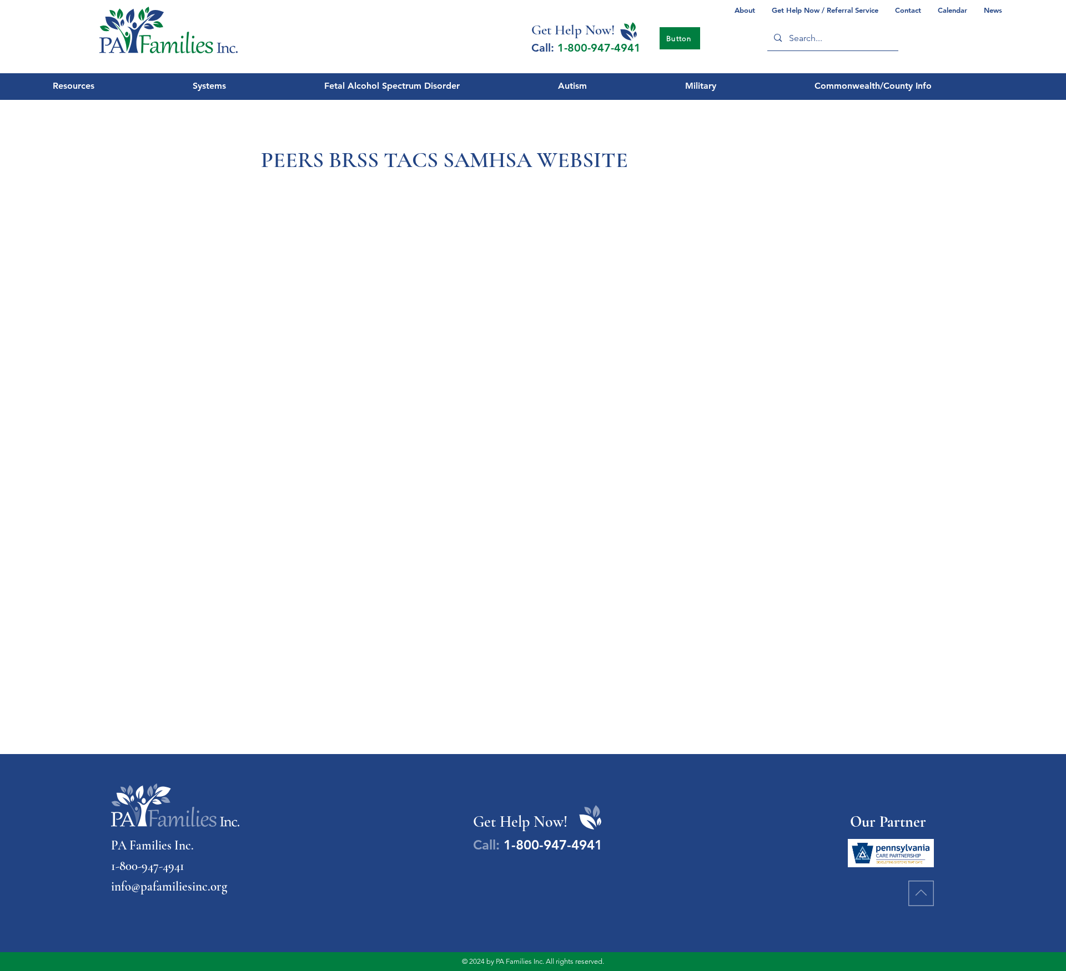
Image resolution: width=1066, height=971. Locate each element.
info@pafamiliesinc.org (169, 886)
